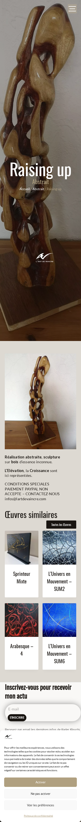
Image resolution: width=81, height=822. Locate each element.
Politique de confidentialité (38, 815)
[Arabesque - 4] (21, 620)
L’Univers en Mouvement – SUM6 (59, 653)
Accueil (25, 189)
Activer (41, 782)
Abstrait (40, 181)
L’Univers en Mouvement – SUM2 (59, 581)
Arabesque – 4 (21, 649)
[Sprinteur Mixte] (21, 548)
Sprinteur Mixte (21, 577)
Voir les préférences (40, 805)
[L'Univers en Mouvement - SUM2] (59, 548)
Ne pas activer (40, 793)
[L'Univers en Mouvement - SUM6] (59, 620)
